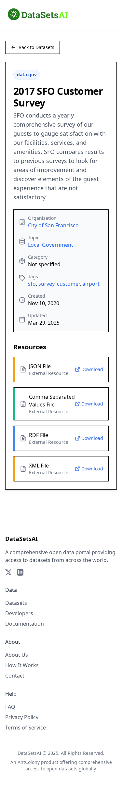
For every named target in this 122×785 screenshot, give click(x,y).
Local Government (50, 244)
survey (46, 283)
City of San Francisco (53, 225)
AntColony (29, 762)
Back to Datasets (36, 47)
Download (92, 369)
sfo (32, 283)
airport (91, 283)
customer (68, 283)
